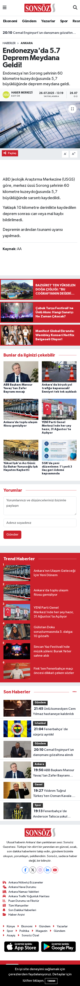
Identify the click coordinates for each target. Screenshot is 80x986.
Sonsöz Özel (30, 935)
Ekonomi (10, 21)
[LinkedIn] (47, 870)
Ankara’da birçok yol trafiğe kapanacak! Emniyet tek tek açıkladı (59, 388)
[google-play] (58, 947)
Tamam (51, 981)
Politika (24, 930)
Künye (11, 926)
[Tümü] (75, 692)
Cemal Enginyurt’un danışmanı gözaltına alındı (40, 33)
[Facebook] (25, 870)
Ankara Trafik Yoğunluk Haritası (28, 896)
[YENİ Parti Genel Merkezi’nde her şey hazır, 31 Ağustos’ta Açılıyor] (59, 409)
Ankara (27, 43)
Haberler (9, 43)
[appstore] (21, 947)
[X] (32, 870)
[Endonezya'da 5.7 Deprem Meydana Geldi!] (40, 125)
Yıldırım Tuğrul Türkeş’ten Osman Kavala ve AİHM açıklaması (54, 794)
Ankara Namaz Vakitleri (23, 891)
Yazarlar (48, 21)
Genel (38, 784)
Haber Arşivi (16, 914)
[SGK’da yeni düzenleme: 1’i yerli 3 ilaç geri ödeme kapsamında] (59, 450)
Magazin (41, 930)
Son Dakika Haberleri (22, 910)
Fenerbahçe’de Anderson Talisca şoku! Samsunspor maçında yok (52, 814)
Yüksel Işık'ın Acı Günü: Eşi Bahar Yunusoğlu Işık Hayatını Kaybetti (20, 467)
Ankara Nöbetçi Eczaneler (25, 882)
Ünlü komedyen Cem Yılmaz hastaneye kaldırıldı (54, 711)
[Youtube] (54, 870)
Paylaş (12, 153)
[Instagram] (40, 870)
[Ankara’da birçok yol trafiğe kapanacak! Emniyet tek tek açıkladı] (59, 371)
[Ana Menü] (5, 8)
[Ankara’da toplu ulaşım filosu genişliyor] (20, 409)
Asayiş (11, 935)
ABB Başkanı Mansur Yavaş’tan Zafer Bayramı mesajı (17, 388)
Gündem (29, 21)
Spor (64, 21)
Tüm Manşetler (18, 905)
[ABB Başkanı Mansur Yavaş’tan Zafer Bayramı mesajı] (20, 371)
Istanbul (40, 723)
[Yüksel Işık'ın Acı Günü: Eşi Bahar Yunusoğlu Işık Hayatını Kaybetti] (20, 450)
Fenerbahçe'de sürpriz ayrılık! (50, 731)
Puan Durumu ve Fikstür (23, 900)
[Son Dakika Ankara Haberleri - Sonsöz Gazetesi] (39, 7)
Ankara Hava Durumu (22, 887)
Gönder (12, 534)
